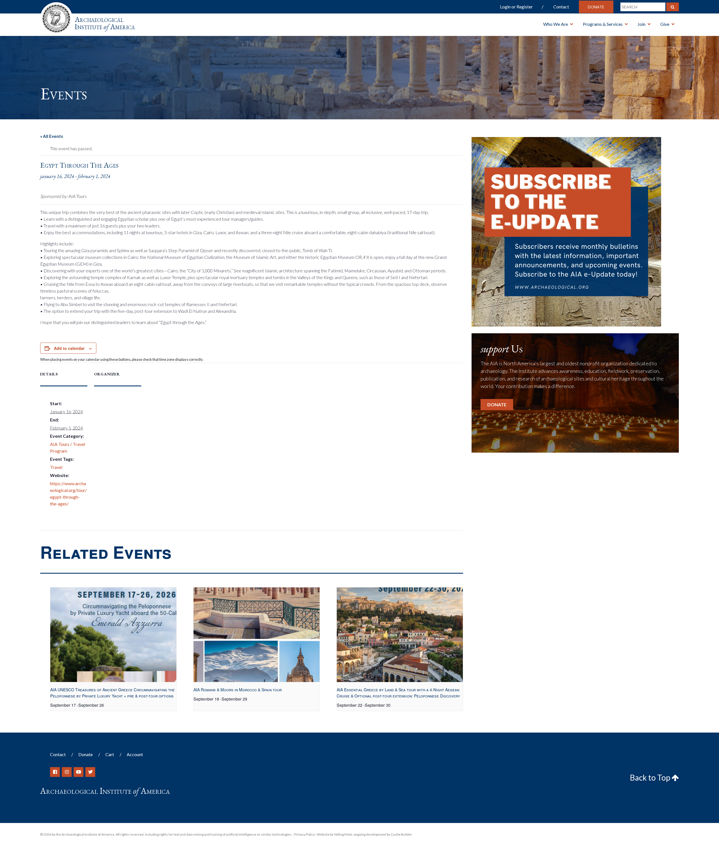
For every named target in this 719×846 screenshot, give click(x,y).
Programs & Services (603, 24)
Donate (596, 6)
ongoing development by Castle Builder (382, 834)
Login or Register (516, 6)
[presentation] (113, 634)
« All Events (51, 136)
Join (641, 24)
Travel (56, 467)
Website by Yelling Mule (334, 834)
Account (135, 754)
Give (664, 24)
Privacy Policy (304, 834)
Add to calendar (69, 348)
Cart (109, 754)
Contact (561, 6)
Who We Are (555, 24)
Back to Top (651, 777)
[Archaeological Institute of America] (56, 16)
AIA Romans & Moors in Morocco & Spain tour (238, 689)
